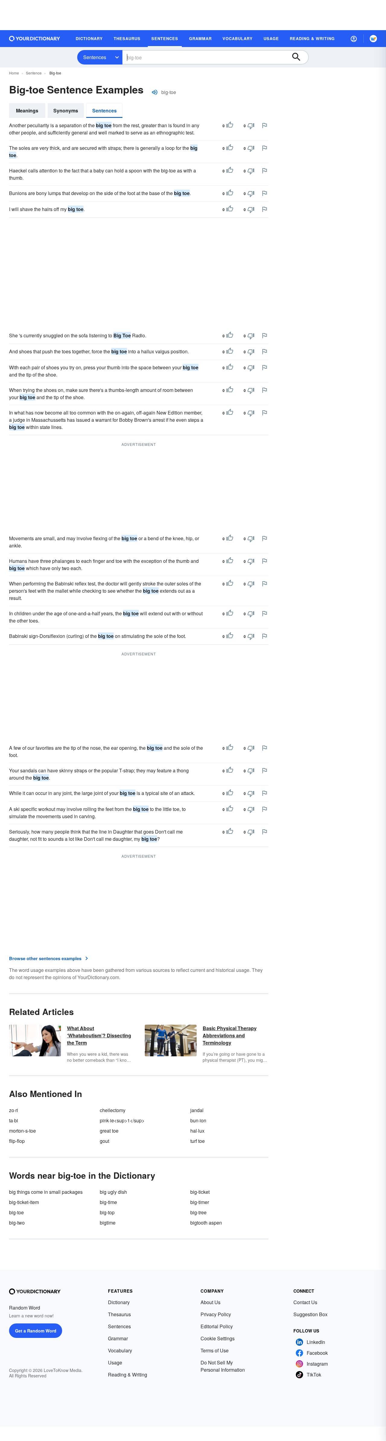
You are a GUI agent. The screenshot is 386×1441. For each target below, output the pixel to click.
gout (104, 1140)
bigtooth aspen (206, 1222)
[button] (353, 38)
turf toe (197, 1140)
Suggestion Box (310, 1314)
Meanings (27, 110)
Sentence (34, 72)
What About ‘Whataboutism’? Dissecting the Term (99, 1035)
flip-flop (17, 1140)
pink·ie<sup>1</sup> (122, 1120)
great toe (109, 1130)
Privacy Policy (216, 1314)
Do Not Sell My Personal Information (223, 1366)
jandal (197, 1110)
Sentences (94, 57)
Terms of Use (215, 1350)
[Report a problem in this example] (264, 125)
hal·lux (197, 1130)
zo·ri (13, 1110)
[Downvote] (251, 126)
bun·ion (198, 1120)
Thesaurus (119, 1314)
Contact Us (305, 1302)
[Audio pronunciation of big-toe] (154, 92)
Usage (115, 1362)
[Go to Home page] (34, 38)
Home (14, 72)
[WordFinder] (373, 39)
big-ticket (200, 1191)
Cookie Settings (218, 1338)
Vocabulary (120, 1350)
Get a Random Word (35, 1331)
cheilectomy (112, 1110)
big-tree (198, 1212)
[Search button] (299, 57)
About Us (210, 1302)
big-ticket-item (24, 1202)
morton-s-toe (22, 1130)
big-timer (199, 1202)
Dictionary (119, 1302)
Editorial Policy (217, 1326)
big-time (108, 1202)
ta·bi (13, 1120)
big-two (17, 1222)
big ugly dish (113, 1191)
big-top (107, 1212)
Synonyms (65, 110)
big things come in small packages (46, 1191)
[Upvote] (229, 126)
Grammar (118, 1338)
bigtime (107, 1222)
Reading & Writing (127, 1374)
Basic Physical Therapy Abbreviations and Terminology (230, 1035)
